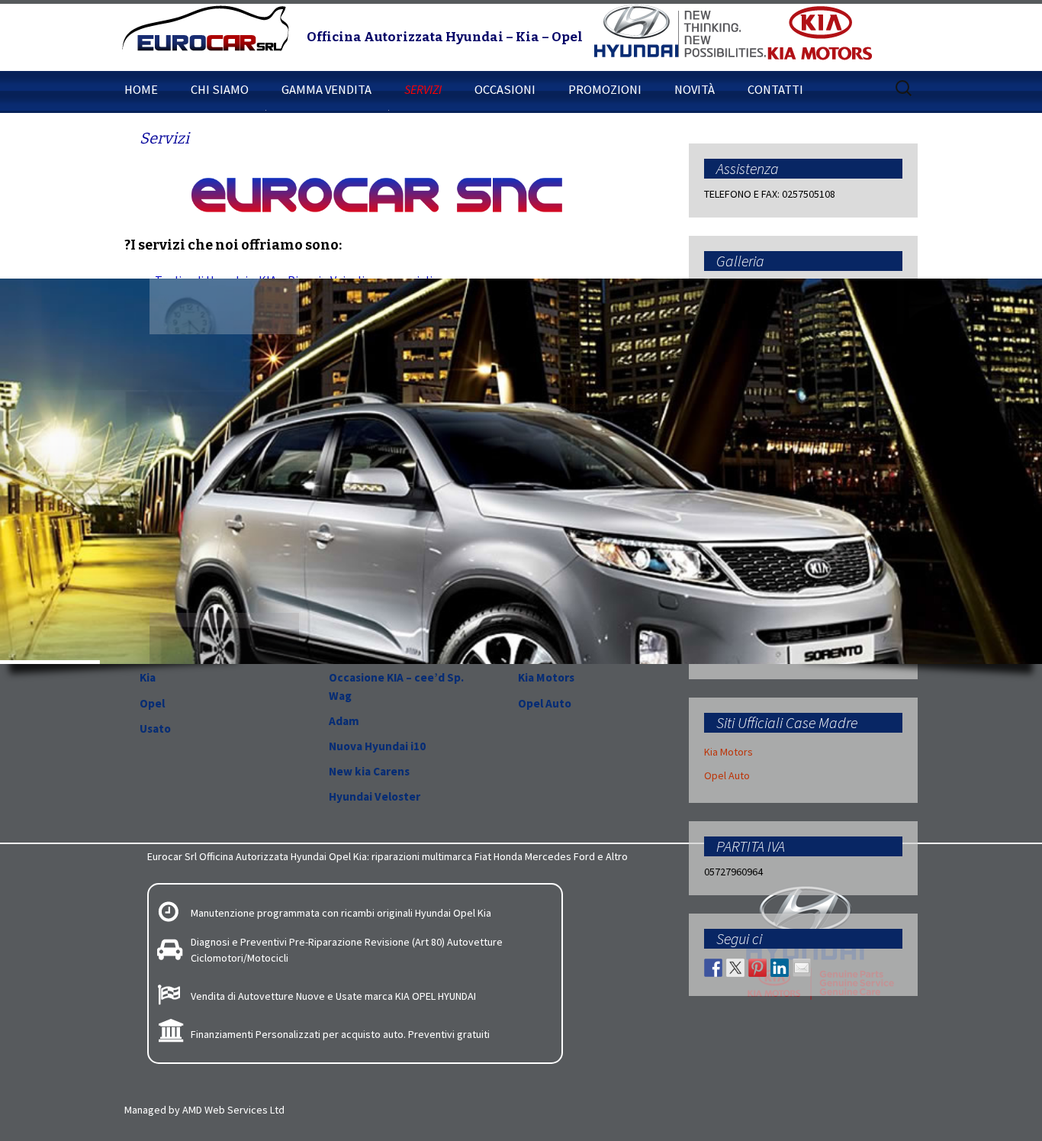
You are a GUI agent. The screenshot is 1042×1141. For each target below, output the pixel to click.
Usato (155, 728)
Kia (148, 677)
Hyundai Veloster (374, 796)
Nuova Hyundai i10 (377, 746)
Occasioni (504, 89)
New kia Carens (369, 771)
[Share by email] (802, 968)
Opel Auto (727, 775)
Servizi (423, 89)
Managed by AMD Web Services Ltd (204, 1110)
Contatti (775, 89)
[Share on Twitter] (735, 968)
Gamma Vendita (326, 89)
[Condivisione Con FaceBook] (713, 968)
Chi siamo (220, 89)
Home (141, 89)
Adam (344, 721)
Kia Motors (728, 752)
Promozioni (605, 89)
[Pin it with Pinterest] (757, 968)
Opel (152, 703)
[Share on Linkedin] (779, 968)
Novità (694, 89)
